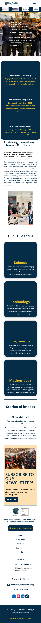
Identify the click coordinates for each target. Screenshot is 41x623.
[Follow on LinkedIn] (22, 596)
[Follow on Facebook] (14, 596)
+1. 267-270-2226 (21, 589)
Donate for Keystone (21, 528)
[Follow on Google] (27, 596)
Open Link (11, 499)
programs (18, 162)
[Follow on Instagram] (18, 596)
